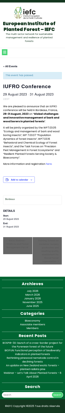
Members (32, 328)
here (49, 164)
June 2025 (32, 306)
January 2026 (32, 298)
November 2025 (32, 302)
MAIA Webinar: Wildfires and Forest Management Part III (17, 244)
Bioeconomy (32, 320)
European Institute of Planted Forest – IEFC (29, 26)
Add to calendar (19, 179)
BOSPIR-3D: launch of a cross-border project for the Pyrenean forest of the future (32, 344)
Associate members (32, 324)
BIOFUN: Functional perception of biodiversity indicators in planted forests (32, 352)
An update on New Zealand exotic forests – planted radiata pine (32, 367)
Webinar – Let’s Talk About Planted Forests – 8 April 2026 (32, 374)
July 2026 (32, 291)
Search (57, 394)
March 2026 (32, 295)
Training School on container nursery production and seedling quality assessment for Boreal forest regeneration (48, 251)
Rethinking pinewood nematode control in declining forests (33, 359)
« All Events (10, 66)
